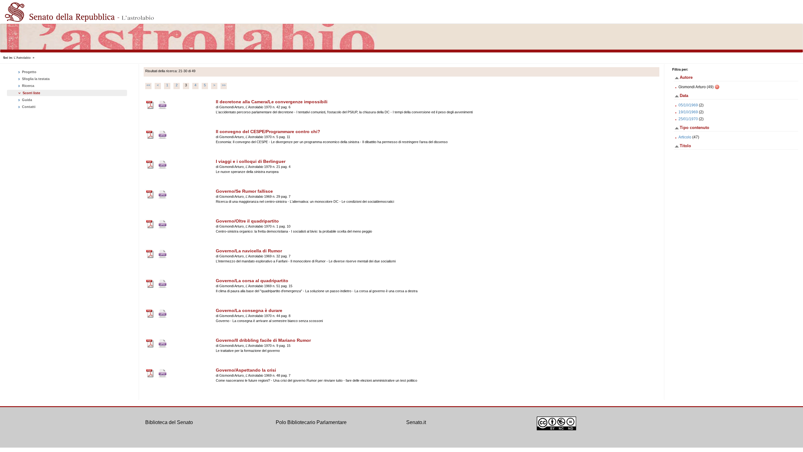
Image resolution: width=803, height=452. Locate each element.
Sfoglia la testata (35, 79)
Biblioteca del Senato (169, 422)
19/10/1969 (688, 112)
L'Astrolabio (22, 57)
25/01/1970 (688, 119)
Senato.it (416, 422)
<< (148, 85)
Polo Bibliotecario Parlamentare (311, 422)
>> (224, 85)
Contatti (28, 107)
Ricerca (27, 86)
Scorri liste (31, 93)
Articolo (684, 137)
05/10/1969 (688, 105)
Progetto (28, 72)
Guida (26, 100)
